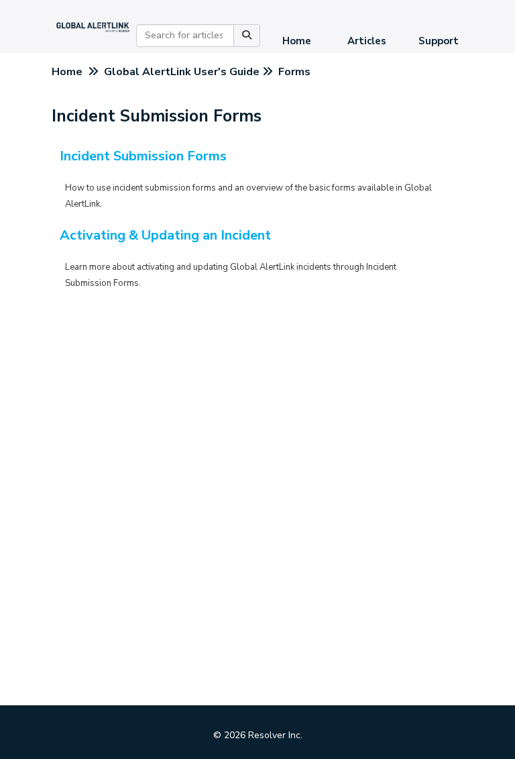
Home (296, 41)
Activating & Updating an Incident (165, 235)
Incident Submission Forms (143, 156)
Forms (294, 71)
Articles (366, 41)
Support (438, 41)
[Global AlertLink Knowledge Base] (93, 26)
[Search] (246, 35)
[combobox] (184, 35)
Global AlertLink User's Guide (182, 71)
